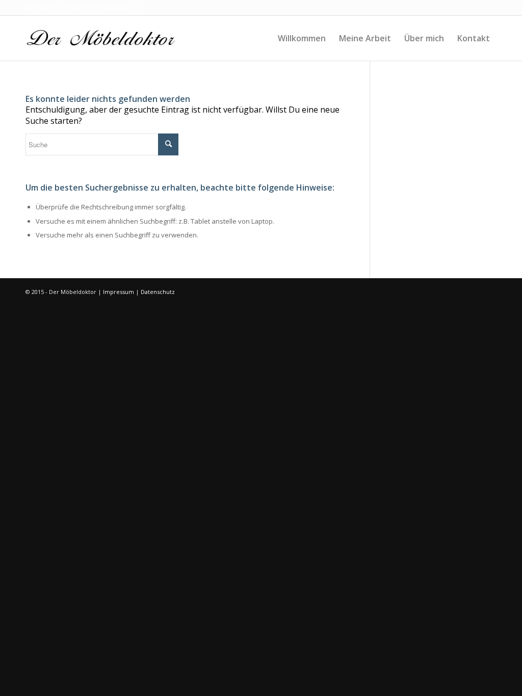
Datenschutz (158, 292)
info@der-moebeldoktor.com (102, 7)
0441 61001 (40, 7)
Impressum (118, 292)
